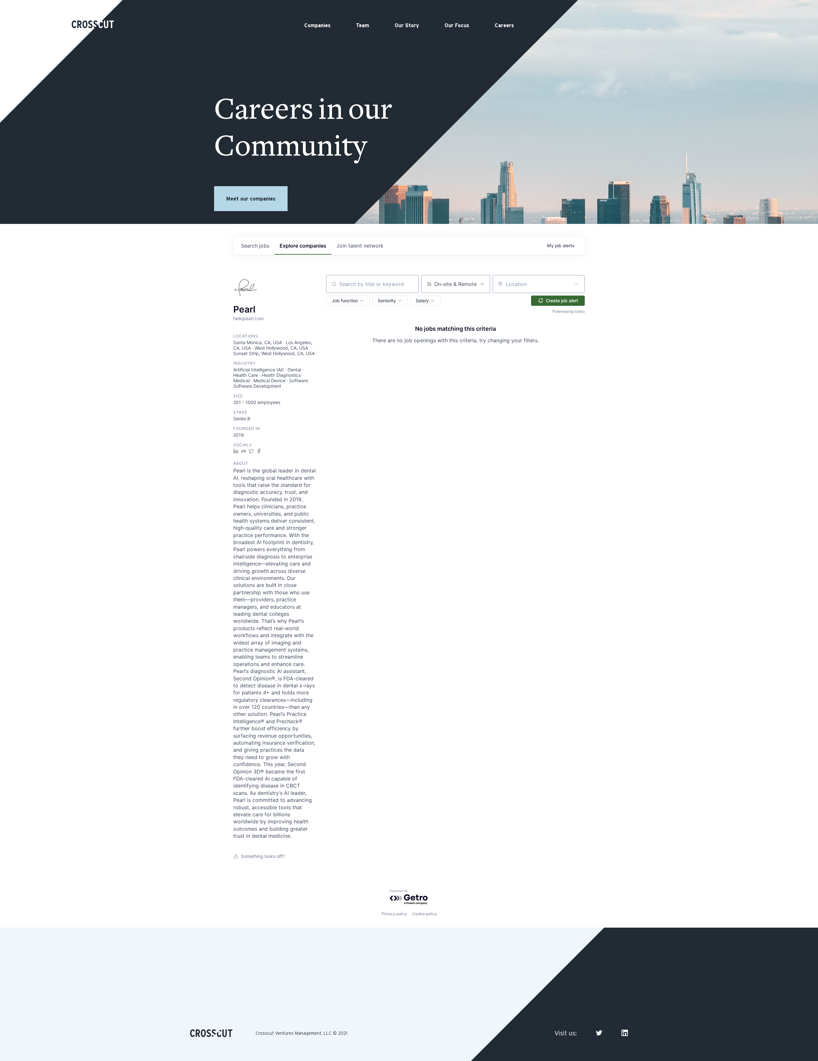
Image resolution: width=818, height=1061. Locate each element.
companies (303, 245)
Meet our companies (250, 199)
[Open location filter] (576, 284)
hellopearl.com (248, 318)
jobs (255, 245)
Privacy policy (394, 913)
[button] (348, 301)
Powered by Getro (568, 311)
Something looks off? (263, 856)
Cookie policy (424, 913)
